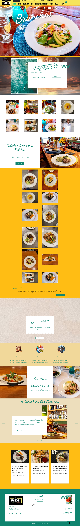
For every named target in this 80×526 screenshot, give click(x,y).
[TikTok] (45, 0)
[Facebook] (52, 0)
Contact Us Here (68, 509)
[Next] (76, 423)
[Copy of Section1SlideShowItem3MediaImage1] (41, 440)
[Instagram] (49, 0)
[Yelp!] (48, 0)
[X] (51, 0)
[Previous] (3, 423)
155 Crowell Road (68, 512)
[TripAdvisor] (47, 0)
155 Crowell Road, (31, 0)
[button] (66, 1)
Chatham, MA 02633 (39, 0)
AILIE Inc (46, 523)
